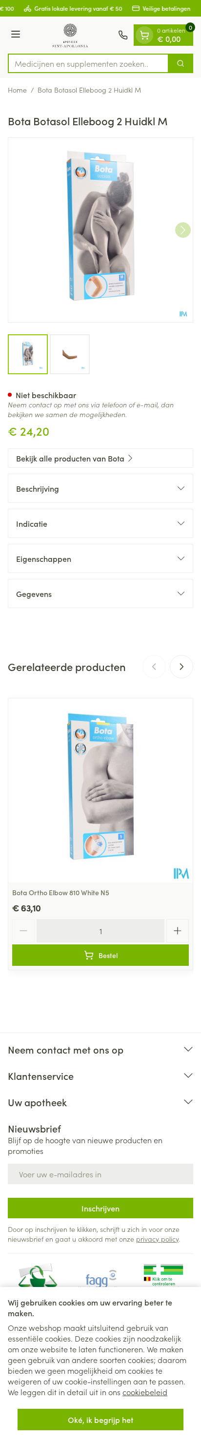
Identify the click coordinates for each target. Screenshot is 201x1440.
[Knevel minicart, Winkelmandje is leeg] (144, 35)
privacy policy (157, 1239)
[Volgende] (183, 230)
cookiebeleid (144, 1391)
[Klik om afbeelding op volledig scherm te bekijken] (100, 230)
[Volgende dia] (181, 666)
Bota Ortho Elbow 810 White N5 (60, 892)
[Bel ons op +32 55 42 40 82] (123, 35)
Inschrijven (100, 1208)
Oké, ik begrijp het (100, 1419)
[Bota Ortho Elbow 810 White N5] (100, 790)
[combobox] (88, 63)
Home (17, 90)
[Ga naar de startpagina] (70, 35)
